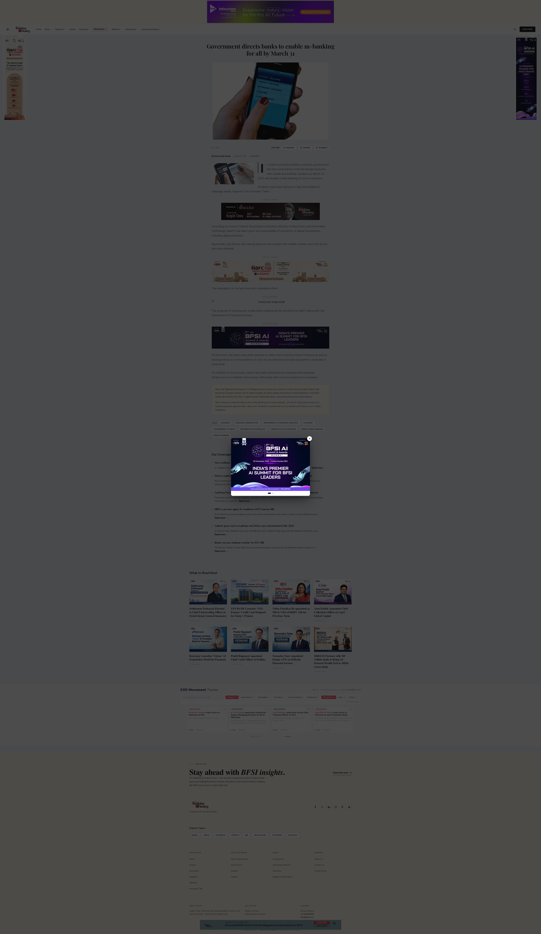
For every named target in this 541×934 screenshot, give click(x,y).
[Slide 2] (272, 493)
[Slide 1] (269, 493)
